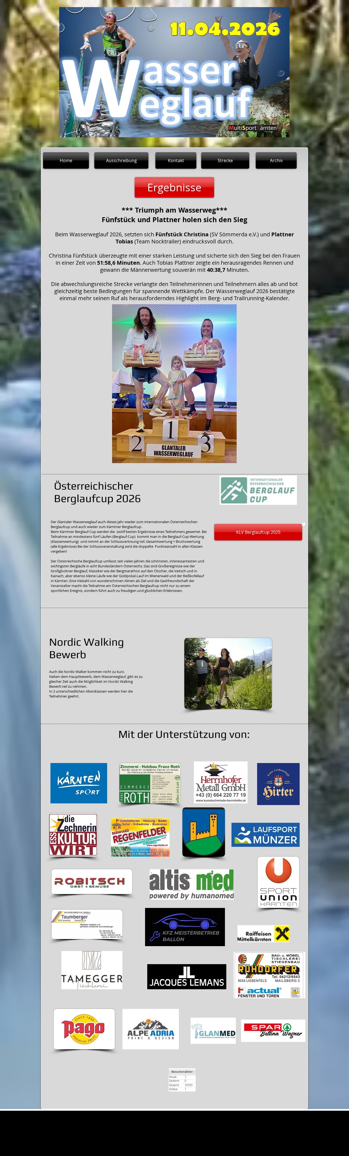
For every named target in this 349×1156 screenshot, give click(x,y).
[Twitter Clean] (303, 524)
